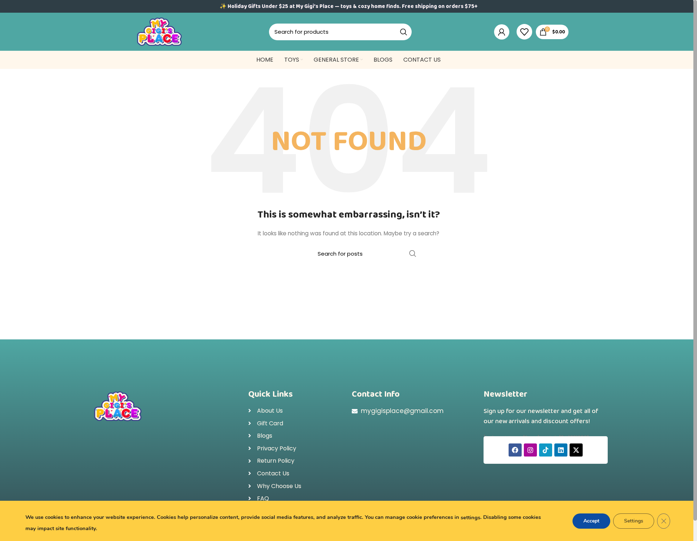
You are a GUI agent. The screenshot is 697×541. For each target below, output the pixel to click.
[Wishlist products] (524, 32)
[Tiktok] (545, 450)
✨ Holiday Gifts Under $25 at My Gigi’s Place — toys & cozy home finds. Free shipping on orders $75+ (348, 6)
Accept (591, 520)
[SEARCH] (403, 32)
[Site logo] (159, 31)
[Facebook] (515, 450)
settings (470, 517)
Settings (633, 520)
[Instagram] (530, 450)
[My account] (501, 32)
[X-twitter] (576, 450)
